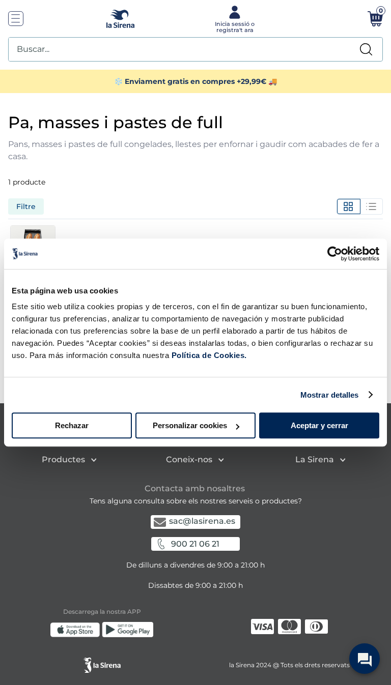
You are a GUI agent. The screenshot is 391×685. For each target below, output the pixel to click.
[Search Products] (366, 49)
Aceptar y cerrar (319, 425)
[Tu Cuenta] (234, 18)
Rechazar (72, 425)
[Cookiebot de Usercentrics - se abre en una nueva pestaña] (334, 253)
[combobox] (195, 49)
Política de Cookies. (208, 355)
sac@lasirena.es (202, 521)
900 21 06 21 (195, 544)
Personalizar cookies (190, 425)
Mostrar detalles (329, 395)
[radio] (348, 206)
